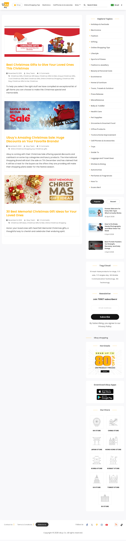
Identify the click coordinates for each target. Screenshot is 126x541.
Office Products (98, 129)
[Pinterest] (97, 524)
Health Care (96, 111)
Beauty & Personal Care (101, 71)
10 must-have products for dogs (103, 271)
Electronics (46, 5)
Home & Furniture (99, 82)
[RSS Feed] (116, 524)
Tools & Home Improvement (103, 135)
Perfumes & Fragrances (101, 175)
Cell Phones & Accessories (63, 5)
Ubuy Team (30, 73)
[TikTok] (121, 524)
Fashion (94, 36)
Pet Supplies (96, 117)
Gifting (94, 42)
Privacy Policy (104, 326)
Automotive (96, 170)
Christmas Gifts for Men (48, 76)
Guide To (95, 152)
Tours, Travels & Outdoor (102, 88)
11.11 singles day (102, 275)
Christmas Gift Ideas (31, 76)
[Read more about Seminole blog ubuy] (5, 5)
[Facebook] (87, 524)
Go (84, 5)
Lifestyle (95, 53)
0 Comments (44, 73)
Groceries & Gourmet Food (103, 123)
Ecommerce (96, 76)
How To (94, 181)
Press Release (97, 94)
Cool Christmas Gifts (16, 79)
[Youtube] (106, 524)
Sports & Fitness (98, 59)
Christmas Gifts (17, 76)
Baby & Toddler (98, 106)
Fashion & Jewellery (100, 65)
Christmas (34, 81)
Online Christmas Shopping (51, 79)
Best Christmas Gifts (32, 79)
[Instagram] (102, 524)
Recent (113, 202)
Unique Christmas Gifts (66, 76)
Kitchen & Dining (98, 164)
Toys (93, 146)
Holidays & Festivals (100, 24)
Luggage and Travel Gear (102, 158)
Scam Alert (96, 187)
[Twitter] (92, 524)
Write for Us (42, 525)
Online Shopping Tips (32, 5)
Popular (97, 202)
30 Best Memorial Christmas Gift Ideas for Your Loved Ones (41, 213)
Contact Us (8, 525)
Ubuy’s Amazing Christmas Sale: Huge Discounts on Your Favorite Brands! (35, 139)
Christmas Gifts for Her (20, 81)
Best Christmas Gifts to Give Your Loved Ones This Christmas (40, 66)
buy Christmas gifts (39, 149)
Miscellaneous (97, 100)
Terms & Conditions (24, 525)
